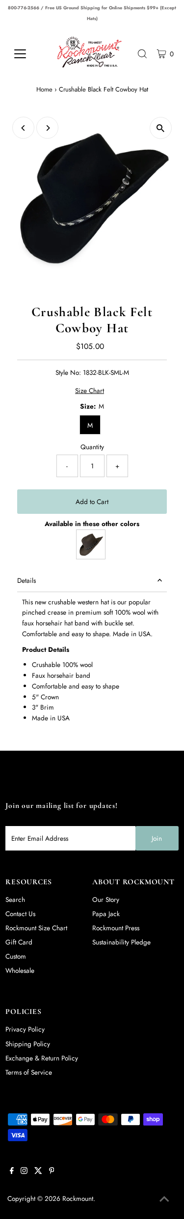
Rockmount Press (115, 928)
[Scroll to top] (164, 1199)
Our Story (105, 899)
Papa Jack (106, 914)
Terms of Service (28, 1072)
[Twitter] (38, 1171)
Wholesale (19, 970)
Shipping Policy (27, 1044)
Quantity (92, 447)
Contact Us (20, 914)
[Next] (47, 128)
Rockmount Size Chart (36, 928)
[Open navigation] (27, 54)
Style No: (68, 372)
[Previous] (23, 128)
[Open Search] (142, 53)
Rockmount (77, 1198)
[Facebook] (11, 1171)
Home (44, 89)
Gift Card (18, 942)
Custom (15, 956)
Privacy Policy (25, 1029)
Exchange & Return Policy (41, 1058)
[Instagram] (24, 1171)
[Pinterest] (52, 1171)
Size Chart (89, 391)
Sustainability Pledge (121, 942)
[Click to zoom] (161, 128)
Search (15, 899)
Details (26, 580)
